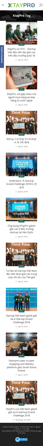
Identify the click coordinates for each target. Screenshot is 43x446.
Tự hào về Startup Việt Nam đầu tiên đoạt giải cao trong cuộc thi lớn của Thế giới (21, 274)
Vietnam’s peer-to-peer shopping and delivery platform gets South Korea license (21, 365)
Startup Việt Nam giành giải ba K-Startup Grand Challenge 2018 (21, 319)
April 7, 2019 (23, 375)
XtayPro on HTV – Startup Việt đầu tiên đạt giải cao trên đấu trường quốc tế (21, 52)
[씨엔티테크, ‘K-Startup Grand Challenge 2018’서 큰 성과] (21, 164)
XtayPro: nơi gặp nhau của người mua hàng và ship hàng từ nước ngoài (21, 97)
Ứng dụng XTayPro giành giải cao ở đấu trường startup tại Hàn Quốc (21, 229)
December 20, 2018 (22, 420)
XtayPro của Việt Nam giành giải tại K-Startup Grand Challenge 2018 (21, 412)
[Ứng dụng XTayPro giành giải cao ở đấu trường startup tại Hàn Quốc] (21, 209)
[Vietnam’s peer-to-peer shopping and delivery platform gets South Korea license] (21, 344)
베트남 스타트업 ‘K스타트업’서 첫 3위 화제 (22, 140)
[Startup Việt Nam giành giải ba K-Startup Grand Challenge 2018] (21, 299)
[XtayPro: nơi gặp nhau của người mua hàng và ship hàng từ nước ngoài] (21, 77)
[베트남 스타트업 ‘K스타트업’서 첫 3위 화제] (21, 122)
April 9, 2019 (23, 60)
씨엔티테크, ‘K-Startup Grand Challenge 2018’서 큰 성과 (21, 184)
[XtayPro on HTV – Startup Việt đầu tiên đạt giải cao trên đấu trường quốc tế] (21, 32)
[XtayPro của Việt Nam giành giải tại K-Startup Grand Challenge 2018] (21, 392)
